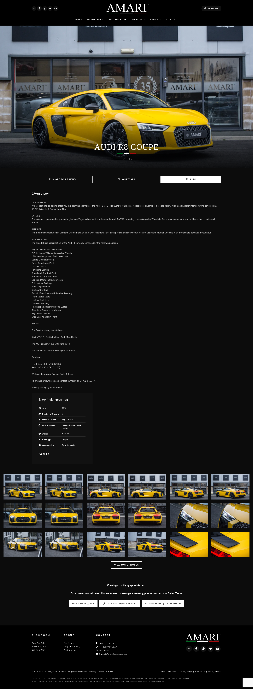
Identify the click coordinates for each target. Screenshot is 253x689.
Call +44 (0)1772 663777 (121, 603)
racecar (217, 672)
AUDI (192, 179)
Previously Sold (39, 646)
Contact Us (200, 671)
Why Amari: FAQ (72, 646)
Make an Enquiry (83, 603)
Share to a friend (64, 179)
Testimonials (70, 650)
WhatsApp (212, 8)
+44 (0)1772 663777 (108, 647)
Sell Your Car (38, 650)
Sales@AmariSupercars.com (113, 654)
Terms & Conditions (168, 671)
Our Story (69, 643)
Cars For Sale (38, 643)
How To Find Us (106, 643)
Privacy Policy (186, 671)
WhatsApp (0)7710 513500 (164, 603)
